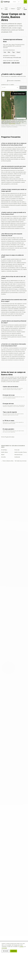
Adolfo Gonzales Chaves (20, 452)
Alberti (2, 454)
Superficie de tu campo (7, 84)
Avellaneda (17, 457)
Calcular (23, 87)
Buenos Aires (19, 8)
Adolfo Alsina (4, 452)
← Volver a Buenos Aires (7, 460)
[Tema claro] (18, 1)
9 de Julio (16, 449)
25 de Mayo (4, 449)
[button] (3, 93)
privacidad (4, 948)
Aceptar (13, 951)
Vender (14, 1)
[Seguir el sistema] (25, 1)
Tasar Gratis (6, 8)
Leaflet (4, 120)
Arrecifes (3, 457)
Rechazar (5, 951)
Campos (13, 8)
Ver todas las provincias (20, 460)
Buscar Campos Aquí (19, 93)
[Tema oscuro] (22, 1)
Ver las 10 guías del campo (7, 437)
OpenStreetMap (12, 123)
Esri (20, 122)
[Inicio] (1, 8)
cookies (21, 946)
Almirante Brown (18, 454)
